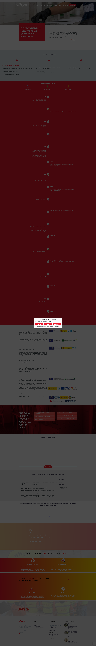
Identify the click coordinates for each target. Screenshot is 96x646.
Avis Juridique (57, 326)
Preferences (56, 324)
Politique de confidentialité (50, 326)
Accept (39, 324)
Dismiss (48, 324)
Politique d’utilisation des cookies (41, 326)
